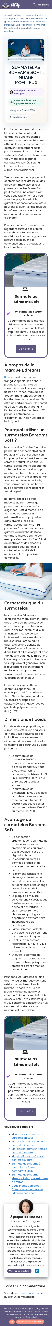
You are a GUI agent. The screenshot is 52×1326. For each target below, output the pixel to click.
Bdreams (10, 377)
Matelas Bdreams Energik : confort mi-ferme (28, 1143)
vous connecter (29, 1293)
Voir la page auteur (19, 1271)
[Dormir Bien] (11, 4)
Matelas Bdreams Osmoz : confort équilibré (28, 1158)
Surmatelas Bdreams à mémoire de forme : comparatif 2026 (26, 1167)
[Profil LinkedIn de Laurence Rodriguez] (37, 1271)
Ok (12, 1322)
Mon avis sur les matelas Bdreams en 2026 (27, 1136)
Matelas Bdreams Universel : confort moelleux (29, 1150)
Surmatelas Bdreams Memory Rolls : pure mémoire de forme (30, 1178)
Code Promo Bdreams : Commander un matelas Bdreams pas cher (27, 1189)
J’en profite (26, 349)
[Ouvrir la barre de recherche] (34, 4)
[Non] (48, 1315)
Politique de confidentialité (30, 1322)
